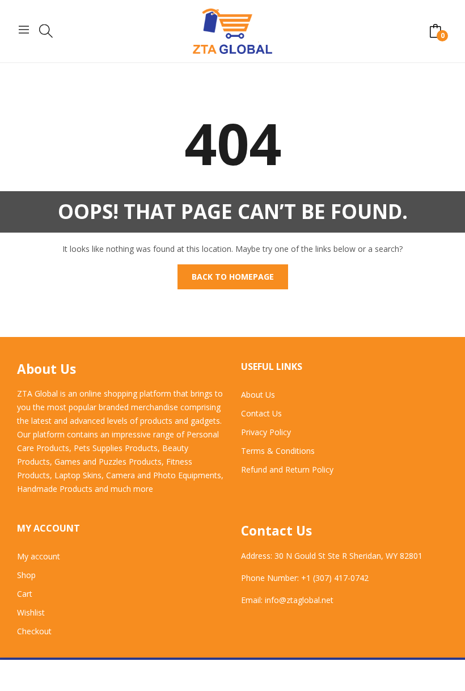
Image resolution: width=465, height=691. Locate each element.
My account (38, 556)
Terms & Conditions (278, 450)
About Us (258, 394)
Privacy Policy (266, 432)
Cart (24, 593)
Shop (26, 575)
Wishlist (31, 612)
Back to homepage (233, 276)
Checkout (34, 631)
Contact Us (261, 413)
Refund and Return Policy (287, 469)
